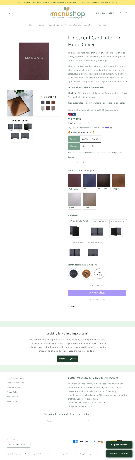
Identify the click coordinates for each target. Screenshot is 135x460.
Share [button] (73, 306)
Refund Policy (12, 396)
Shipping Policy (13, 401)
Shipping (71, 123)
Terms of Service (13, 387)
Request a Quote (119, 444)
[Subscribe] (88, 421)
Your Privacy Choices (15, 378)
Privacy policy (30, 454)
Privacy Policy (12, 392)
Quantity (71, 157)
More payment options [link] (97, 299)
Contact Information (15, 383)
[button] (9, 13)
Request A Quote (67, 358)
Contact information (45, 454)
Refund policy (59, 454)
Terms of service (72, 454)
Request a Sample (119, 453)
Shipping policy (85, 454)
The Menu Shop (17, 454)
